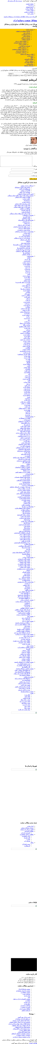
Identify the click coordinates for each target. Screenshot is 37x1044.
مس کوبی (27, 385)
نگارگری (27, 411)
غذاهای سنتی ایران (25, 1009)
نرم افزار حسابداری (21, 52)
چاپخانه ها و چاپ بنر (24, 236)
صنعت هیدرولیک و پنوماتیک (22, 187)
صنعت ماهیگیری (25, 992)
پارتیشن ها (27, 424)
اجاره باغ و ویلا (26, 547)
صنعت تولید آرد (26, 500)
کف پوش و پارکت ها (24, 459)
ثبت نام (10, 1)
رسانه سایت (30, 64)
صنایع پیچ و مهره (25, 516)
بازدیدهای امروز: (29, 977)
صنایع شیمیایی (29, 474)
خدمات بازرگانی (25, 38)
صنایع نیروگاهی (29, 590)
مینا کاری (27, 398)
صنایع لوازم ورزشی (24, 531)
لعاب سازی (27, 382)
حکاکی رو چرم (26, 295)
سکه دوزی (27, 336)
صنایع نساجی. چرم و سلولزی (25, 569)
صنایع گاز (27, 587)
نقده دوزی (27, 405)
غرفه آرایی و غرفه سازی (23, 249)
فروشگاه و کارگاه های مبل (22, 672)
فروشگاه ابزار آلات (24, 189)
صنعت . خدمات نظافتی (27, 608)
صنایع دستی (30, 256)
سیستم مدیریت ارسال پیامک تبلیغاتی (19, 1022)
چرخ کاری (27, 287)
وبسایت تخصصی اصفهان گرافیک (21, 1033)
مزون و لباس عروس (24, 690)
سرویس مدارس (25, 639)
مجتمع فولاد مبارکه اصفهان (22, 1027)
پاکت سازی (27, 233)
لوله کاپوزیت (26, 217)
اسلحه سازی (26, 264)
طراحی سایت (33, 1043)
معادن (32, 693)
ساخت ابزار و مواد (25, 323)
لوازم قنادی (26, 503)
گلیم (29, 380)
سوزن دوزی (26, 341)
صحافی (28, 241)
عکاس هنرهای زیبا (25, 655)
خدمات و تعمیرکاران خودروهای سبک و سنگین (21, 195)
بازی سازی (27, 1002)
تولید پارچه (27, 995)
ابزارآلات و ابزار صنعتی (27, 185)
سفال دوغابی (26, 331)
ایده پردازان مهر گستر (24, 1017)
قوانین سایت (30, 10)
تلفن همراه (27, 837)
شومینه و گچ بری (25, 446)
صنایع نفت (27, 588)
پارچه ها (28, 271)
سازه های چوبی (25, 442)
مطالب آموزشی (29, 59)
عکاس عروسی (25, 652)
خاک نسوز (27, 696)
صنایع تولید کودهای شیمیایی (22, 477)
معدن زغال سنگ (25, 699)
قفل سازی (27, 356)
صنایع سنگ (27, 528)
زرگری (28, 316)
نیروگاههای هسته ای (24, 598)
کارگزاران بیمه (26, 618)
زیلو (29, 320)
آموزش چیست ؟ (25, 1007)
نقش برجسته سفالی (24, 408)
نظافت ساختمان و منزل (23, 614)
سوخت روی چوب (25, 339)
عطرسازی (27, 1004)
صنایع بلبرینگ (26, 513)
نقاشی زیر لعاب (25, 403)
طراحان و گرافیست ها (23, 248)
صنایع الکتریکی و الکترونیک (26, 220)
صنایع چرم (27, 573)
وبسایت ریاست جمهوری (23, 1035)
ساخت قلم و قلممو (24, 326)
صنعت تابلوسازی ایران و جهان (21, 999)
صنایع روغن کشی (25, 492)
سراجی (28, 330)
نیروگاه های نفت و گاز (24, 596)
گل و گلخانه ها (26, 667)
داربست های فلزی (25, 434)
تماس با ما (31, 13)
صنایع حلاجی (26, 575)
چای (29, 997)
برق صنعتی (27, 223)
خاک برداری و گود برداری (23, 433)
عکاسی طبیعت (25, 660)
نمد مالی (27, 413)
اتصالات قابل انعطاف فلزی (22, 508)
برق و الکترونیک (25, 423)
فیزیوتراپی (27, 606)
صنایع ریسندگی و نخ (24, 578)
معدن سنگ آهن (25, 703)
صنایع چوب (27, 526)
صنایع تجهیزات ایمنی (24, 524)
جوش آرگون (26, 627)
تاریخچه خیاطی (26, 1010)
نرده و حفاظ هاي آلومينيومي (22, 542)
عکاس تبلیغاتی (26, 650)
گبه (29, 374)
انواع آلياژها (27, 523)
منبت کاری (27, 393)
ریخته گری (27, 313)
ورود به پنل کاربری (17, 1)
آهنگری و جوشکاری (24, 418)
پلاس (28, 274)
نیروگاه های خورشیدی (24, 595)
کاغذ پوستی (27, 367)
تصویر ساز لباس (25, 685)
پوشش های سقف (25, 428)
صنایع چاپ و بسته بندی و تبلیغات (24, 231)
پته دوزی (27, 272)
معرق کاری (27, 390)
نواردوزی (27, 415)
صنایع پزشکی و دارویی (23, 490)
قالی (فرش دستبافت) (24, 354)
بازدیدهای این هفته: (28, 979)
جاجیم (28, 284)
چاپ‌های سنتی (26, 285)
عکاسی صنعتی (26, 659)
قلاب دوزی (27, 357)
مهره (28, 397)
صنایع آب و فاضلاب (28, 215)
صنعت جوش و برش (28, 621)
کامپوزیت (27, 456)
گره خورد (27, 377)
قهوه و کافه (26, 501)
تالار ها (28, 549)
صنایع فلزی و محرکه (28, 506)
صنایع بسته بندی (25, 243)
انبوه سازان (27, 420)
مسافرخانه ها (26, 554)
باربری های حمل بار (24, 637)
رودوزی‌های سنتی (25, 312)
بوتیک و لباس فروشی (24, 683)
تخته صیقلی (26, 280)
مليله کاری (27, 392)
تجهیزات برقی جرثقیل (24, 225)
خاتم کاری (27, 297)
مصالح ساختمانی (25, 469)
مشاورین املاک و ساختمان (22, 467)
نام (35, 169)
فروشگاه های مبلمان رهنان (22, 670)
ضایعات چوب (26, 994)
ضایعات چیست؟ (25, 1005)
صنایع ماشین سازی (28, 557)
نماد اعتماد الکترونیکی (24, 1032)
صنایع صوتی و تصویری (23, 230)
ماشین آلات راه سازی (24, 559)
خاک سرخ (27, 695)
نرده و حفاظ (26, 470)
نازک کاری (27, 400)
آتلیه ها (28, 649)
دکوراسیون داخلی (25, 438)
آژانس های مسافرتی (24, 546)
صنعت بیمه (30, 616)
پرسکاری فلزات (25, 510)
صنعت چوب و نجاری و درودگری (24, 634)
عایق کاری (27, 452)
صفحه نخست (30, 4)
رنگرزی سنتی (26, 310)
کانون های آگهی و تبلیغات (23, 251)
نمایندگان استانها (29, 65)
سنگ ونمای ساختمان (24, 444)
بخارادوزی (27, 266)
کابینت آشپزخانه (25, 454)
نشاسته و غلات (26, 505)
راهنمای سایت (29, 8)
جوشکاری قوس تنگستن (23, 631)
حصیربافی (27, 293)
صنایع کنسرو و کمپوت (24, 496)
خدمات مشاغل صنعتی (27, 828)
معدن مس (27, 706)
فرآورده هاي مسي (25, 539)
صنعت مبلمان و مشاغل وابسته (25, 668)
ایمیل (35, 172)
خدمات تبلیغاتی (26, 39)
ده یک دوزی (26, 305)
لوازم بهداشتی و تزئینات (23, 460)
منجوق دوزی (26, 395)
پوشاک (28, 570)
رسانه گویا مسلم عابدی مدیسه (21, 1020)
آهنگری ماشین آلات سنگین (22, 197)
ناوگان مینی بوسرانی (24, 642)
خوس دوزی (26, 302)
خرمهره (28, 300)
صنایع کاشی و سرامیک (23, 451)
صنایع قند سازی (25, 495)
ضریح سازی (26, 344)
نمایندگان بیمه (26, 619)
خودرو (28, 839)
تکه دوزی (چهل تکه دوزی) (22, 282)
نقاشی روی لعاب (25, 402)
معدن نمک (27, 708)
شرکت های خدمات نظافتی (22, 609)
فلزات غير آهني (25, 541)
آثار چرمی (27, 259)
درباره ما (31, 5)
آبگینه (28, 257)
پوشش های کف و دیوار (23, 429)
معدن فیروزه (26, 704)
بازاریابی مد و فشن (24, 681)
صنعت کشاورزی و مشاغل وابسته (24, 662)
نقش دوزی (27, 410)
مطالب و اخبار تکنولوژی (27, 834)
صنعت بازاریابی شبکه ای (23, 991)
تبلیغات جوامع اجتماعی (20, 42)
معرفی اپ (27, 841)
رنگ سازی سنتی (25, 308)
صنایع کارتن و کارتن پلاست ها (21, 244)
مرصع (28, 384)
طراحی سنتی (26, 346)
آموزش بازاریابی (25, 833)
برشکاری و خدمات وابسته (22, 623)
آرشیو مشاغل (30, 7)
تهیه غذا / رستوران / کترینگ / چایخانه (20, 487)
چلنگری (28, 292)
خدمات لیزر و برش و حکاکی (22, 238)
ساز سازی (27, 328)
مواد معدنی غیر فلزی (24, 709)
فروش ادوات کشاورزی (23, 665)
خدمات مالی (26, 36)
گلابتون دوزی (26, 379)
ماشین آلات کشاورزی (24, 564)
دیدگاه (35, 166)
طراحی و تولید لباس (24, 688)
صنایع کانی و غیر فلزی (27, 521)
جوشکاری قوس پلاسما (23, 629)
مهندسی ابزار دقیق (24, 192)
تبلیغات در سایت (29, 12)
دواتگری (27, 307)
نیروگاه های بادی (25, 593)
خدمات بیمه (26, 33)
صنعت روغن (30, 645)
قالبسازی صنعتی (25, 190)
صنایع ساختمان (29, 416)
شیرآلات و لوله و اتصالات (23, 447)
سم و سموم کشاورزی (23, 663)
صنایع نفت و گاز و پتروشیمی (25, 582)
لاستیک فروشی (25, 212)
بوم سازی (27, 269)
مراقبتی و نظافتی (25, 465)
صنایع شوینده (26, 482)
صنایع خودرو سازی (24, 518)
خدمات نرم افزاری (24, 46)
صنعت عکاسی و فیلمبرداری (26, 647)
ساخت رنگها (26, 325)
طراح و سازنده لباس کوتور (22, 686)
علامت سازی (26, 349)
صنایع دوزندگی (26, 577)
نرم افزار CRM (22, 47)
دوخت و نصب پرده (25, 439)
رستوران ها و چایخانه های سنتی (21, 552)
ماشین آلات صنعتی (24, 562)
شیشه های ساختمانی (24, 449)
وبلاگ (32, 57)
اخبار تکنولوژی (26, 836)
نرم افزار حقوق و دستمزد (19, 49)
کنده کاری (27, 370)
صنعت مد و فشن (29, 677)
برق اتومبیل (27, 200)
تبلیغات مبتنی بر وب (21, 41)
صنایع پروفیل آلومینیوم (23, 514)
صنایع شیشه (26, 529)
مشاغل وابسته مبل (24, 675)
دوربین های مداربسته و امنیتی (21, 226)
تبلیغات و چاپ (23, 44)
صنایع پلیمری (26, 475)
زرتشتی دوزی (26, 315)
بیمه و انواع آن (26, 844)
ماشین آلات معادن (25, 567)
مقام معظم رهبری (24, 1030)
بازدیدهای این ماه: (28, 981)
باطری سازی (26, 199)
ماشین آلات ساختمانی (24, 560)
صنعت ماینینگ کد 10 (24, 989)
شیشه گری (27, 343)
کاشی (28, 366)
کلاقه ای (27, 369)
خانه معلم (27, 551)
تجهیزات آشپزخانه (25, 431)
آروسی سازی (26, 262)
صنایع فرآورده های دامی (23, 493)
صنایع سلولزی (26, 580)
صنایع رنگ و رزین (25, 478)
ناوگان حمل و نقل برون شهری (21, 641)
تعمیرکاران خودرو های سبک (22, 205)
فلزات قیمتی (26, 698)
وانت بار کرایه (26, 644)
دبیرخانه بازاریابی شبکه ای (22, 1019)
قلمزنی (28, 361)
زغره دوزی (27, 318)
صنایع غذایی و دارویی (28, 485)
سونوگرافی (27, 605)
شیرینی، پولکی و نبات (24, 488)
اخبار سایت (30, 56)
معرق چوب (27, 388)
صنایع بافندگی (26, 572)
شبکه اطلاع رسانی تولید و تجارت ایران (19, 1024)
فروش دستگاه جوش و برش (22, 632)
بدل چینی (27, 267)
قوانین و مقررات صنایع (27, 54)
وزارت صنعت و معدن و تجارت (21, 1037)
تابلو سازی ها (26, 235)
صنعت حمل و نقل (28, 636)
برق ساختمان (26, 221)
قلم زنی (28, 359)
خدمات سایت (30, 29)
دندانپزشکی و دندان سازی (22, 601)
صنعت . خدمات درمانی (27, 600)
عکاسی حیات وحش (24, 657)
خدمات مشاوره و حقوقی (23, 31)
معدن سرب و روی (25, 701)
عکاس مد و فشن (25, 654)
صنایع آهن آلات (26, 511)
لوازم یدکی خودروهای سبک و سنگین (20, 213)
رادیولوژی (27, 603)
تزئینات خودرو (26, 202)
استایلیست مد (26, 680)
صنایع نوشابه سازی (24, 498)
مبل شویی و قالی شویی (23, 611)
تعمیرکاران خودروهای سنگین (22, 207)
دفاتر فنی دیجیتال (25, 239)
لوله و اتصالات (26, 218)
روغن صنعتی (26, 585)
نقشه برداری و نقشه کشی (22, 472)
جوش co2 (27, 626)
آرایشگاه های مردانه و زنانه (22, 678)
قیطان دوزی (26, 364)
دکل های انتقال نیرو (24, 591)
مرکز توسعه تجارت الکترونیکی (21, 1028)
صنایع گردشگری (29, 544)
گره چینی (27, 375)
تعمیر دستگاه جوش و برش (22, 624)
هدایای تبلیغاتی (26, 254)
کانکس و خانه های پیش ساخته (21, 457)
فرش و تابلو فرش (25, 351)
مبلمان (28, 464)
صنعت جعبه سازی (25, 246)
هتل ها (28, 555)
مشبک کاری (26, 387)
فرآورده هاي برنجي (24, 534)
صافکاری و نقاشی (25, 208)
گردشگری (27, 846)
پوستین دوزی (26, 275)
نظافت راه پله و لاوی (24, 613)
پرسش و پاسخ (29, 60)
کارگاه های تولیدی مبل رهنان (22, 673)
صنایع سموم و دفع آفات (23, 480)
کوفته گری (27, 372)
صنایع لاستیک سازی (24, 483)
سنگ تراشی (26, 338)
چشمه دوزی (26, 290)
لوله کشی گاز (26, 462)
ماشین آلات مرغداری (24, 565)
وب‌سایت (34, 175)
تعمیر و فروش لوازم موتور (22, 203)
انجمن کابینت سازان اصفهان (26, 194)
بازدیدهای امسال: (28, 982)
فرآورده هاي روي (25, 536)
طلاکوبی (27, 348)
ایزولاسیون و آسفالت (24, 421)
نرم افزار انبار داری (21, 51)
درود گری (27, 303)
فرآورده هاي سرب (25, 537)
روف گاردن (26, 441)
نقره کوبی (27, 406)
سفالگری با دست (25, 333)
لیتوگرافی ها (26, 253)
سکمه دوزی (26, 334)
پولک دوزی (27, 277)
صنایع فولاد (27, 519)
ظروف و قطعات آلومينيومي (22, 533)
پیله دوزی (27, 279)
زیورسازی (27, 321)
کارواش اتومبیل (25, 210)
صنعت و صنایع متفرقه (27, 691)
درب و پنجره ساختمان (24, 436)
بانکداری (27, 1000)
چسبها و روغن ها (25, 289)
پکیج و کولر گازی (25, 426)
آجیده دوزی (27, 261)
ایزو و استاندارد (26, 34)
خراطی (28, 298)
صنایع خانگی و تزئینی (24, 228)
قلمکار (28, 362)
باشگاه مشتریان (29, 62)
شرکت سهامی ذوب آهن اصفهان (21, 1025)
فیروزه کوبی (26, 352)
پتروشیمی (27, 583)
